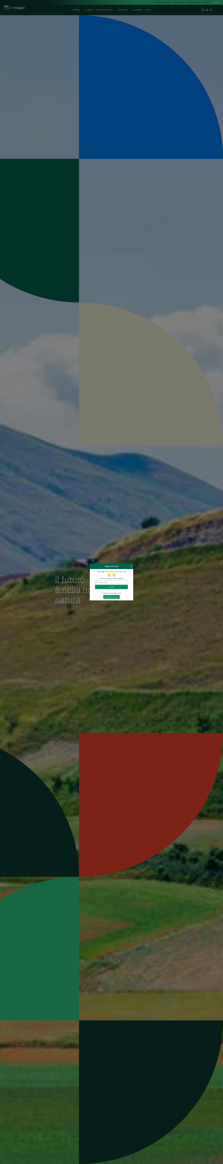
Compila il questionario (111, 597)
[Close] (131, 566)
